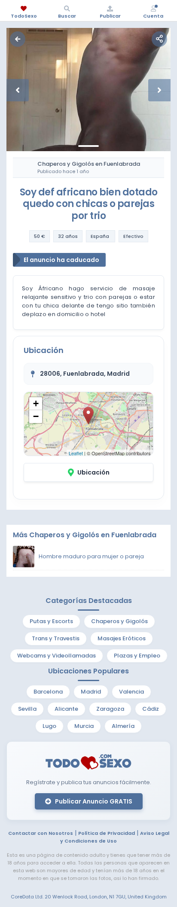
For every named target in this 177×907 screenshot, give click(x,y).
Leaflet (76, 453)
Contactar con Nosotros (40, 833)
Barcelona (48, 692)
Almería (123, 726)
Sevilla (27, 709)
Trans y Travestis (55, 638)
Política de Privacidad (106, 833)
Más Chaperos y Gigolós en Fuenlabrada (84, 535)
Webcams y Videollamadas (56, 655)
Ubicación (93, 472)
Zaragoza (110, 709)
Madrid (91, 692)
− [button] (36, 416)
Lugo (49, 726)
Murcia (84, 726)
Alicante (66, 709)
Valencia (131, 692)
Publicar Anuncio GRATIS (93, 801)
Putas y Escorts (51, 621)
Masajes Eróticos (122, 638)
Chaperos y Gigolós (119, 621)
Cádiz (150, 709)
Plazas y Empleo (137, 655)
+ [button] (36, 403)
